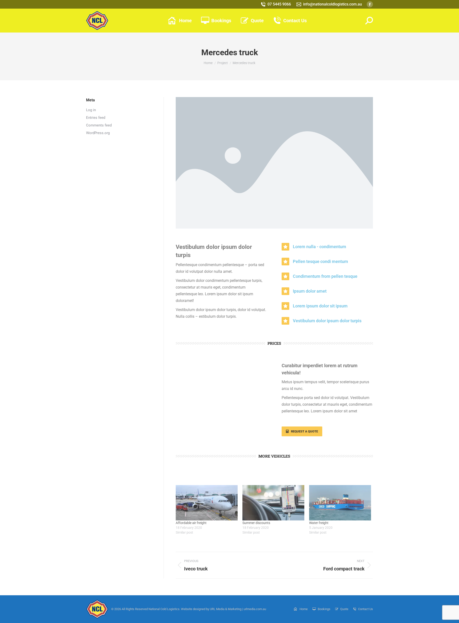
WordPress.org (98, 133)
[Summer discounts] (273, 502)
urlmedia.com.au (255, 609)
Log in (91, 110)
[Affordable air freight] (207, 502)
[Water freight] (340, 502)
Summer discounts (256, 523)
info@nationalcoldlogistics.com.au (332, 4)
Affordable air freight (191, 523)
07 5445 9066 (279, 4)
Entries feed (95, 117)
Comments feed (99, 125)
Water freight (318, 523)
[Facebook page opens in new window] (370, 4)
